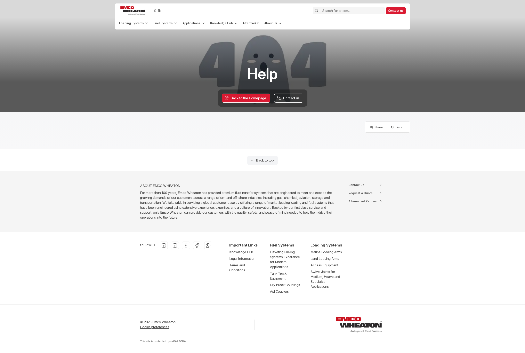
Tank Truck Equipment (278, 275)
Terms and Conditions (237, 267)
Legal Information (242, 259)
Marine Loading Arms (326, 252)
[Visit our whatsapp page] (208, 245)
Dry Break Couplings (285, 285)
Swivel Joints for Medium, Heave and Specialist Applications (325, 279)
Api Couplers (279, 291)
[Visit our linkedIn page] (164, 245)
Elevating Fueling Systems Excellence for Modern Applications (285, 259)
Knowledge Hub (241, 252)
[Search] (316, 10)
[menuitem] (134, 23)
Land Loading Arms (324, 259)
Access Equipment (324, 265)
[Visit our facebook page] (197, 245)
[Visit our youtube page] (186, 245)
